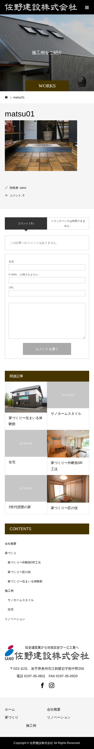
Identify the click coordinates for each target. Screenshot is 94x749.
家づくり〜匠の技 (64, 508)
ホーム (10, 709)
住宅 (12, 462)
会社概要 (10, 543)
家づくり (10, 553)
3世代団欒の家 (20, 507)
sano (23, 187)
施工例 (9, 590)
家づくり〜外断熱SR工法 (24, 562)
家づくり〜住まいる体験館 (25, 581)
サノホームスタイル (66, 413)
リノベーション (15, 619)
